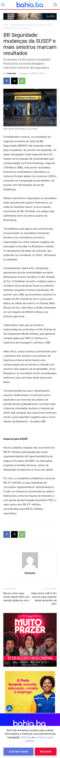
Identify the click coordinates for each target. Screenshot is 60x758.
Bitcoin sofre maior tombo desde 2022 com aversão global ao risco (16, 597)
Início (5, 24)
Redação (11, 73)
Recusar (45, 751)
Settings (26, 737)
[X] (14, 81)
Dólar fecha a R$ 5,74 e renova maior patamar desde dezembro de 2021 (44, 598)
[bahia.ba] (30, 4)
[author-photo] (30, 568)
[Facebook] (6, 81)
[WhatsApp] (22, 81)
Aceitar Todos (18, 751)
